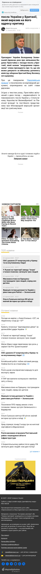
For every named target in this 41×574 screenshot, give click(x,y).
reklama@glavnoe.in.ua (12, 555)
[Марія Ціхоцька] (3, 30)
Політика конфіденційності (10, 544)
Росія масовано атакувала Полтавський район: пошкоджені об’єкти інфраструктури (19, 434)
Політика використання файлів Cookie (14, 547)
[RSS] (23, 563)
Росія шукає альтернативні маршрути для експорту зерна (19, 370)
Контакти (4, 538)
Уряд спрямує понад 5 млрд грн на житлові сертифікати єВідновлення (20, 424)
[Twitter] (7, 563)
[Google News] (19, 563)
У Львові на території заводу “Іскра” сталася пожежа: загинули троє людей (18, 335)
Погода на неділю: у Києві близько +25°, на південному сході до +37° (20, 318)
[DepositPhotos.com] (11, 570)
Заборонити (24, 10)
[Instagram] (15, 563)
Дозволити (34, 10)
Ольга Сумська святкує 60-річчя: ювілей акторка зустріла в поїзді (19, 416)
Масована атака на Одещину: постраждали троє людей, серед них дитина (20, 387)
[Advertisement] (20, 129)
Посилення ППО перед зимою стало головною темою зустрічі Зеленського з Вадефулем (18, 406)
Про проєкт (5, 535)
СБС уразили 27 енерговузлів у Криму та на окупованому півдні (19, 353)
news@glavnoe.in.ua (12, 552)
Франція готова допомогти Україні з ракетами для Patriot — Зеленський (17, 396)
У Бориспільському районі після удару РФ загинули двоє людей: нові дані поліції (19, 444)
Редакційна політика (8, 541)
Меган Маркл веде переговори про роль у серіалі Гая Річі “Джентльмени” (19, 344)
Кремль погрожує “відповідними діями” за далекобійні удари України (19, 327)
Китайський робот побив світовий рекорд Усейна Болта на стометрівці (19, 361)
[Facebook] (3, 563)
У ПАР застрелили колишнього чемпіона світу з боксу (19, 379)
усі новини (34, 452)
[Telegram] (11, 563)
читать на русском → (32, 28)
